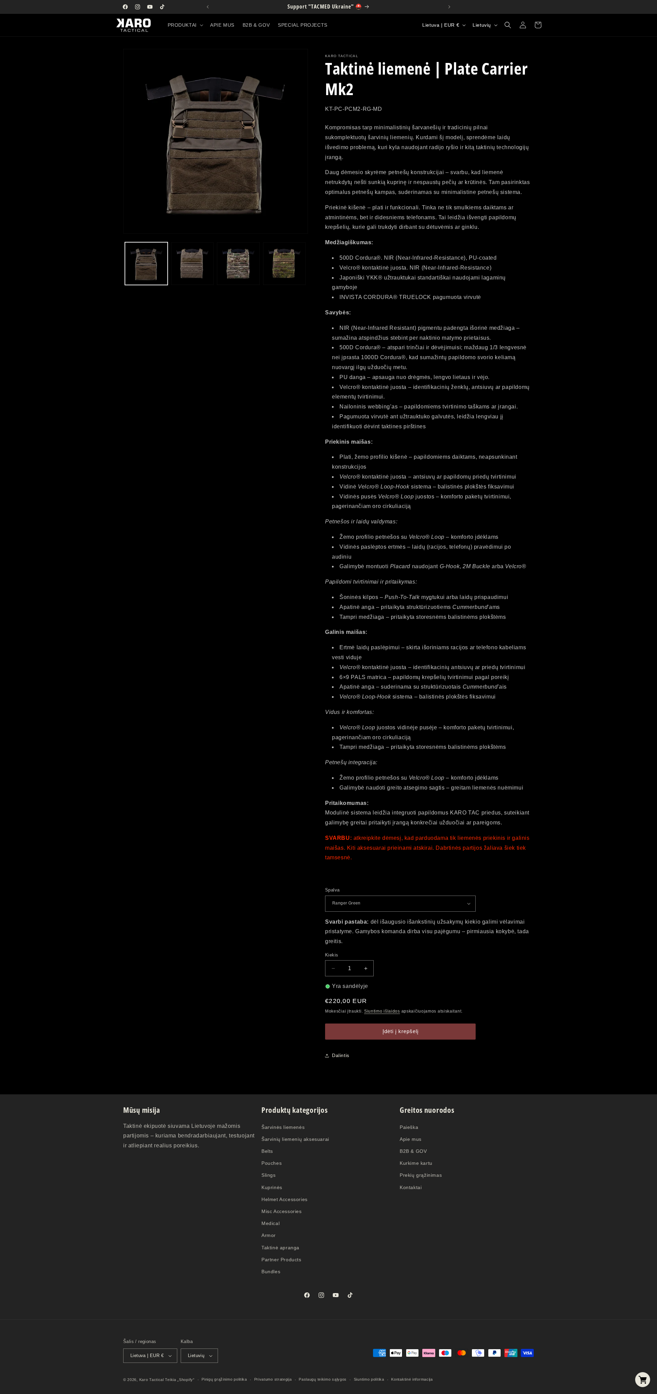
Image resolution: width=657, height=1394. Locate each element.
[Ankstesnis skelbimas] (207, 6)
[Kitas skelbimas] (449, 6)
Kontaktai (411, 1187)
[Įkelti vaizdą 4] (238, 263)
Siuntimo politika (369, 1379)
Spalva (332, 890)
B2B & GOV (413, 1151)
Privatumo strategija (273, 1379)
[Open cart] (642, 1379)
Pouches (271, 1163)
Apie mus (411, 1139)
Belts (267, 1151)
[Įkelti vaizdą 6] (284, 263)
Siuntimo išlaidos (382, 1011)
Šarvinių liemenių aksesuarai (295, 1139)
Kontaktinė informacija (412, 1379)
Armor (268, 1235)
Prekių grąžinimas (421, 1175)
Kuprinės (271, 1187)
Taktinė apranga (280, 1247)
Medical (270, 1223)
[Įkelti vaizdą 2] (192, 263)
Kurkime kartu (416, 1163)
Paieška (409, 1127)
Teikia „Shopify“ (179, 1380)
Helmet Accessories (284, 1199)
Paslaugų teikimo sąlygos (323, 1379)
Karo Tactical (151, 1380)
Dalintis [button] (340, 1055)
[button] (185, 25)
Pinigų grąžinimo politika (224, 1379)
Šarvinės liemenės (283, 1127)
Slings (268, 1175)
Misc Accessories (281, 1211)
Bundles (270, 1271)
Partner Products (281, 1259)
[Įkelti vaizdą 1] (146, 263)
